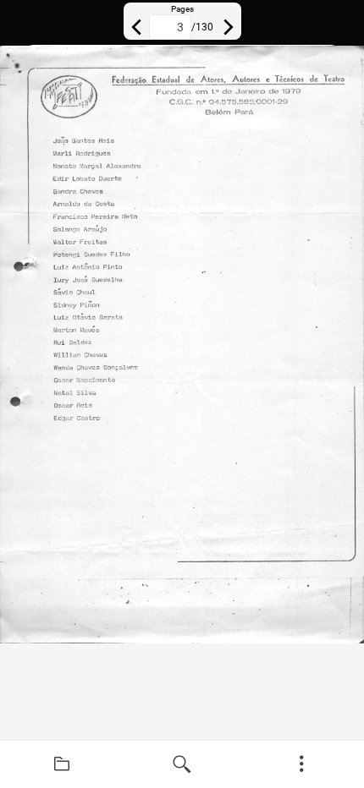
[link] (61, 764)
